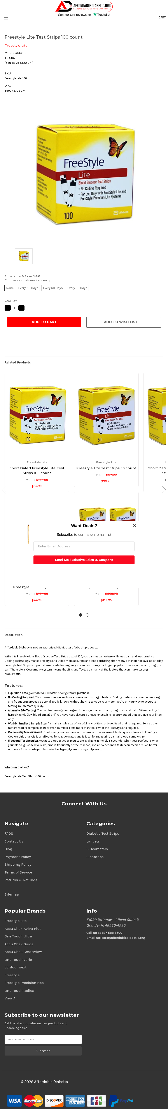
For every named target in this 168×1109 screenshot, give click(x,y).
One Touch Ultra (18, 936)
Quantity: (11, 300)
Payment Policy (18, 857)
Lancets (93, 841)
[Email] (14, 345)
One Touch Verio (18, 959)
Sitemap (12, 894)
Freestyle (12, 975)
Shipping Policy (18, 864)
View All (11, 998)
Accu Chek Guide (19, 944)
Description (14, 635)
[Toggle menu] (6, 18)
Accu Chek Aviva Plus (23, 928)
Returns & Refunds (21, 880)
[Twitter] (29, 345)
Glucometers (97, 849)
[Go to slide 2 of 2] (163, 489)
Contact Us (14, 841)
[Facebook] (7, 345)
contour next (15, 967)
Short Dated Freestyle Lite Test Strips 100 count (37, 470)
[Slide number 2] (87, 615)
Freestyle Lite (16, 920)
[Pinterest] (36, 345)
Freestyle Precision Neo (24, 982)
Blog (8, 849)
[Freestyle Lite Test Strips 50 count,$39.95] (106, 415)
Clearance (95, 857)
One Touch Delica (19, 990)
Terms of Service (18, 872)
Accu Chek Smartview (23, 951)
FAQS (9, 833)
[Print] (21, 345)
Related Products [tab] (18, 362)
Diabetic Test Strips (102, 833)
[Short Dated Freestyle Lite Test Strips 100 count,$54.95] (36, 415)
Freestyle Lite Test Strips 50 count (106, 468)
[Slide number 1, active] (80, 615)
